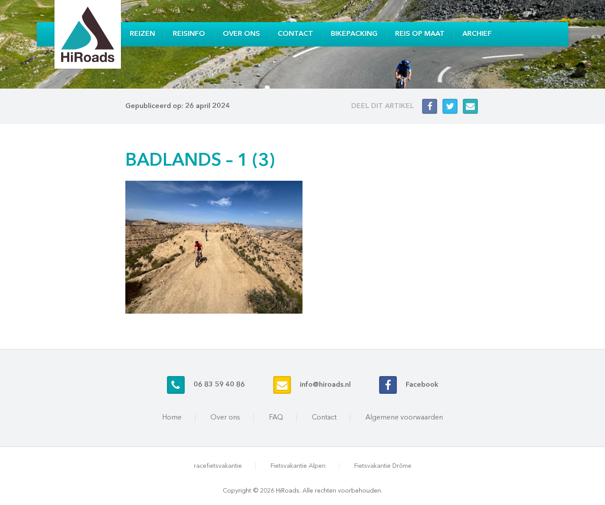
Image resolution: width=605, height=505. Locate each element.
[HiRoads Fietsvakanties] (87, 34)
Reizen (142, 34)
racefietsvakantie (218, 466)
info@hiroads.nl (325, 384)
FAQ (276, 417)
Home (172, 417)
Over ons (241, 34)
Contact (295, 34)
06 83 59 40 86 (219, 384)
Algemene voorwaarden (404, 417)
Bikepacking (354, 34)
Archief (477, 34)
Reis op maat (420, 34)
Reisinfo (189, 34)
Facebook (422, 384)
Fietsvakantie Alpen (298, 466)
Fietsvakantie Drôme (382, 466)
